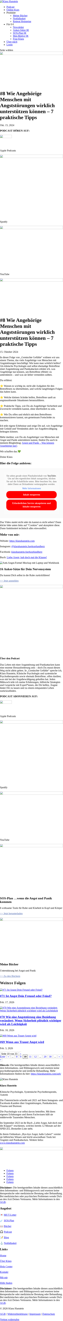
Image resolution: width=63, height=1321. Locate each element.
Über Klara (5, 1261)
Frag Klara (18, 38)
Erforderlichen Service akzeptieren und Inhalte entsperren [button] (31, 505)
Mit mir (4, 1277)
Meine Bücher (20, 15)
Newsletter (18, 27)
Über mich (11, 41)
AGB (3, 1202)
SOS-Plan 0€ (19, 33)
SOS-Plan (9, 1220)
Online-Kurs (12, 9)
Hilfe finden (6, 1283)
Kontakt (4, 1272)
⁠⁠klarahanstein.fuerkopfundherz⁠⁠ (26, 551)
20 (45, 1056)
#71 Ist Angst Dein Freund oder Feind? (26, 996)
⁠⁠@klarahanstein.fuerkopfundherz (28, 546)
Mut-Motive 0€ (20, 36)
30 (50, 1056)
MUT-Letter (10, 1214)
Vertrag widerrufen (9, 1319)
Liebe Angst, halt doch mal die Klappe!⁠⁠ (27, 557)
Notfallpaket (19, 18)
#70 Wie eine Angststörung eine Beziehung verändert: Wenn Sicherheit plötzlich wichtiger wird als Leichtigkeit (30, 1020)
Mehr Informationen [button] (31, 488)
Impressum (35, 1314)
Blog (6, 1237)
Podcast (10, 6)
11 (30, 1056)
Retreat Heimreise (22, 21)
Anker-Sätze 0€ (21, 30)
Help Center (6, 1266)
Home (3, 1255)
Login (9, 44)
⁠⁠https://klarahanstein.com (22, 541)
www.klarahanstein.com (12, 1142)
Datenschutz (48, 1314)
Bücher (7, 1226)
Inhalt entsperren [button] (31, 494)
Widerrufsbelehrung (17, 1314)
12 (35, 1056)
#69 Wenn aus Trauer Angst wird (22, 1042)
